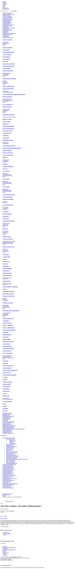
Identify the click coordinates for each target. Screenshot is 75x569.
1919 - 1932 (6, 179)
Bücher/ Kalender (6, 356)
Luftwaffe (5, 83)
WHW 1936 (5, 225)
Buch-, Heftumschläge (8, 196)
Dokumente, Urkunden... (8, 246)
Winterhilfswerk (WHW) (9, 220)
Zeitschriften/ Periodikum (9, 114)
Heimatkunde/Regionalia (8, 52)
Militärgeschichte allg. (8, 140)
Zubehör (5, 410)
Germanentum (6, 109)
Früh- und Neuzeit (7, 73)
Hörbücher (6, 332)
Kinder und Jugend (7, 47)
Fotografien (5, 211)
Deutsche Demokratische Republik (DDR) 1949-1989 (14, 94)
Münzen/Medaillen (7, 214)
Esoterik (5, 164)
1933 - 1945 (6, 186)
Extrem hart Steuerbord (8, 399)
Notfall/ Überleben (7, 323)
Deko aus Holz (6, 343)
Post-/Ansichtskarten (8, 204)
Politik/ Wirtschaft (7, 96)
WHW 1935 (5, 224)
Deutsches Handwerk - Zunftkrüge (10, 286)
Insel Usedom (6, 398)
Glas (4, 403)
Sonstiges (5, 263)
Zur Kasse (9, 559)
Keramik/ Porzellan (7, 401)
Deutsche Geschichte (8, 70)
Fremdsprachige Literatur (9, 194)
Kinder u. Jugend (7, 121)
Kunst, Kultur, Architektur (9, 63)
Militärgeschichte (7, 334)
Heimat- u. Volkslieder (8, 325)
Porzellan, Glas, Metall (8, 199)
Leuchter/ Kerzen (7, 350)
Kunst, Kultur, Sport (8, 130)
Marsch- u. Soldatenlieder (9, 327)
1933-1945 (5, 208)
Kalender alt (6, 270)
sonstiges (5, 278)
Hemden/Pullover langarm (8, 291)
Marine (5, 81)
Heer (5, 80)
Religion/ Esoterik (7, 106)
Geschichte (6, 337)
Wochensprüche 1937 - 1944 (9, 241)
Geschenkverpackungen (8, 365)
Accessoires (5, 300)
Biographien (6, 49)
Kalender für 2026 (7, 268)
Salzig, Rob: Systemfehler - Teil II (7, 541)
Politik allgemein (7, 99)
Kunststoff (5, 408)
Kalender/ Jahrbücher (8, 152)
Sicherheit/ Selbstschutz (8, 318)
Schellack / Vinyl (7, 236)
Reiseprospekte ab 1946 (8, 243)
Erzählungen (6, 43)
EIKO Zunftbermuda (7, 283)
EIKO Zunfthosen (7, 277)
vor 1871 (5, 168)
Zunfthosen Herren (7, 275)
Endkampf (5, 91)
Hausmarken (6, 395)
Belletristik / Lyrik (7, 39)
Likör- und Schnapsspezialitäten (10, 370)
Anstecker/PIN (6, 386)
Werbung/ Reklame (8, 238)
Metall (5, 406)
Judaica (5, 111)
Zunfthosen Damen (7, 273)
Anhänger (5, 314)
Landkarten (6, 254)
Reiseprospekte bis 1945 (8, 242)
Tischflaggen (6, 388)
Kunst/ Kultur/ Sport (7, 183)
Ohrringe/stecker (6, 312)
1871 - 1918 (6, 171)
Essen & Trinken (7, 54)
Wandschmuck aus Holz (8, 341)
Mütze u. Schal (6, 307)
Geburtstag (5, 361)
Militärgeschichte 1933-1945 (9, 78)
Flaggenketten (6, 391)
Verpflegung (6, 320)
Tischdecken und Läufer (8, 348)
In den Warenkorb (3, 518)
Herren (5, 299)
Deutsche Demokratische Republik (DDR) (12, 148)
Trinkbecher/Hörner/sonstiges (9, 374)
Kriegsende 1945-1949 (8, 88)
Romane (5, 42)
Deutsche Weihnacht (7, 353)
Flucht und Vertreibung (8, 92)
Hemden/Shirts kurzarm (8, 293)
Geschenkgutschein (7, 367)
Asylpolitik (5, 101)
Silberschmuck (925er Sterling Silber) (11, 310)
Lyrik (4, 44)
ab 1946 (5, 202)
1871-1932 (5, 207)
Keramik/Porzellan (7, 346)
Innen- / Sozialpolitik (8, 100)
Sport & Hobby (6, 56)
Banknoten (6, 216)
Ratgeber (5, 61)
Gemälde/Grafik (6, 256)
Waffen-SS (5, 143)
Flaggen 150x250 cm (7, 381)
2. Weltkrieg (6, 137)
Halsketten (5, 315)
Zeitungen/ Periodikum (8, 166)
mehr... (4, 45)
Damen (5, 298)
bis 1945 (5, 201)
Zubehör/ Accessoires (8, 302)
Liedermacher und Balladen (9, 330)
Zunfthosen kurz (7, 281)
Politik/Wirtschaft (7, 339)
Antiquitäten (6, 266)
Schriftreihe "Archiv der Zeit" (9, 117)
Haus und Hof (6, 59)
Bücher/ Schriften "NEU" (7, 493)
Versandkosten (11, 510)
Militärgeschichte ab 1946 (8, 86)
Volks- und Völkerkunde (8, 66)
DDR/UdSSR (6, 261)
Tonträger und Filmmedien (8, 357)
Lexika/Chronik (7, 68)
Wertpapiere (6, 218)
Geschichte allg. (7, 133)
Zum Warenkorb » (3, 559)
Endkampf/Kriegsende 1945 (9, 145)
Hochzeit (5, 363)
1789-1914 (5, 74)
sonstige (5, 161)
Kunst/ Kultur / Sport (7, 175)
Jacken (5, 289)
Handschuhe (5, 305)
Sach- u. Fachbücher (8, 104)
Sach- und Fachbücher (8, 155)
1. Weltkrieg (6, 75)
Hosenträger (6, 306)
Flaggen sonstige (7, 384)
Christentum (6, 110)
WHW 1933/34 (6, 223)
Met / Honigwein (7, 372)
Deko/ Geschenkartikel (8, 355)
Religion (5, 157)
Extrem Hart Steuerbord (8, 296)
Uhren (5, 259)
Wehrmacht (6, 142)
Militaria (5, 173)
